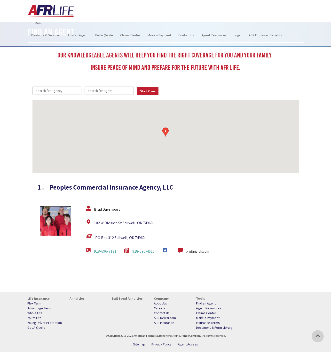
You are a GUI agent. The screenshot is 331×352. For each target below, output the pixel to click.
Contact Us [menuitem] (186, 35)
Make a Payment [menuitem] (159, 35)
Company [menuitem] (161, 298)
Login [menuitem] (238, 35)
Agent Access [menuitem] (188, 344)
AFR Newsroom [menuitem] (165, 318)
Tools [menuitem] (200, 298)
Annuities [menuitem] (77, 298)
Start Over (147, 91)
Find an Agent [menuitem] (78, 35)
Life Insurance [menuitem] (38, 298)
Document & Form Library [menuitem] (214, 327)
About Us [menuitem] (160, 303)
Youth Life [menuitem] (34, 318)
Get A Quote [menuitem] (104, 35)
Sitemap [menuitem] (139, 344)
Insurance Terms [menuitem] (208, 322)
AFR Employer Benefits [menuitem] (265, 35)
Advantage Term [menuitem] (39, 308)
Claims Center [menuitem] (130, 35)
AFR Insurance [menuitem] (164, 322)
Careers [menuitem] (160, 308)
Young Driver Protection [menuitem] (44, 322)
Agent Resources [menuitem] (214, 35)
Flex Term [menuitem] (34, 303)
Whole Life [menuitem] (34, 313)
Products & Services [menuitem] (46, 35)
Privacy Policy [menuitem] (161, 344)
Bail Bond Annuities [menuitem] (127, 298)
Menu (38, 23)
